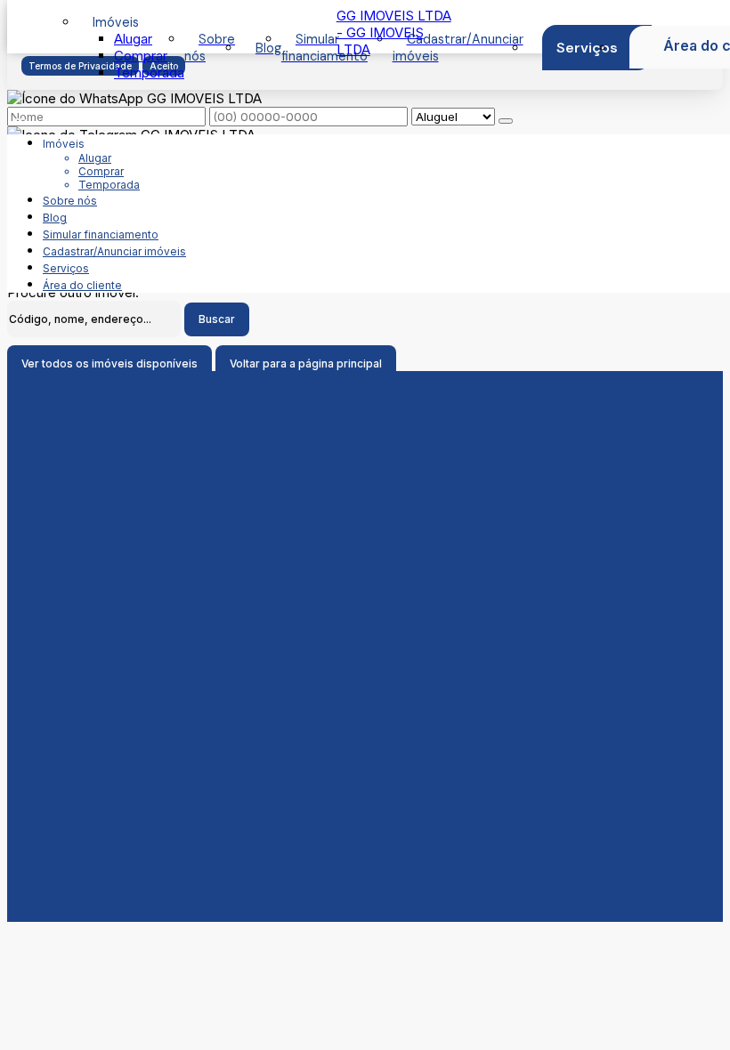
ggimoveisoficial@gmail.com (365, 672)
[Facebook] (365, 734)
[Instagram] (365, 762)
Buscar (217, 319)
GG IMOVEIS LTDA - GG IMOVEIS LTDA (394, 32)
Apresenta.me (50, 930)
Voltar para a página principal (306, 363)
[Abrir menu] (19, 114)
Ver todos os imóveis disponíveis (109, 363)
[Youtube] (365, 748)
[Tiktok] (365, 777)
